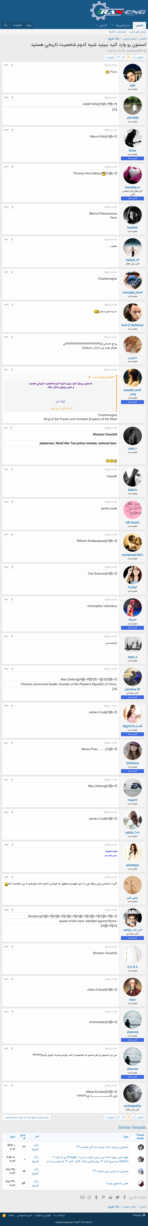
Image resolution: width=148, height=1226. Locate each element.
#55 (6, 910)
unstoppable (132, 1106)
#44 (6, 535)
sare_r (132, 448)
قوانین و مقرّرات (43, 1215)
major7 (132, 800)
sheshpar (132, 865)
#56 (6, 947)
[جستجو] (5, 25)
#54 (6, 877)
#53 (6, 845)
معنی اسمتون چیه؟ (117, 1183)
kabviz (132, 490)
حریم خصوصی (24, 1215)
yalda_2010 (132, 832)
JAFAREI (132, 118)
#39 (6, 337)
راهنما (11, 1215)
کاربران (103, 25)
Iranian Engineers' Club (74, 1222)
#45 (6, 567)
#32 (6, 98)
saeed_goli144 (135, 51)
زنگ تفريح (35, 1147)
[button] (112, 25)
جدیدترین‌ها (123, 25)
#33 (6, 130)
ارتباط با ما (59, 1215)
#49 (6, 706)
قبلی (139, 57)
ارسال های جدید (137, 32)
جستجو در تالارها (117, 32)
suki (132, 85)
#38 (6, 305)
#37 (6, 272)
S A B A (132, 967)
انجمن (139, 25)
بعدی (111, 57)
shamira (132, 1032)
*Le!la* (132, 587)
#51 (6, 780)
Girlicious (132, 763)
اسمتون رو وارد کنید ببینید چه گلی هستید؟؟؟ (102, 1147)
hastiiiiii (132, 227)
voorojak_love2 (132, 292)
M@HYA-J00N (132, 726)
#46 (6, 600)
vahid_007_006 (132, 930)
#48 (6, 669)
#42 (6, 470)
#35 (6, 207)
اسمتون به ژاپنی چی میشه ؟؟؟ (111, 1171)
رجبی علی (132, 897)
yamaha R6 (132, 689)
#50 (6, 743)
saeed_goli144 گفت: (103, 377)
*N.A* (132, 620)
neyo (132, 999)
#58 (6, 1012)
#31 (6, 65)
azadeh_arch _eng (132, 392)
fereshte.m (132, 187)
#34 (6, 167)
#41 (6, 428)
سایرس (132, 357)
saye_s (132, 657)
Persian (138, 1215)
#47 (6, 637)
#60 (6, 1086)
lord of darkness (132, 325)
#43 (6, 502)
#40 (6, 370)
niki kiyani (132, 522)
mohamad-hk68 (132, 555)
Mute (132, 150)
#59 (6, 1049)
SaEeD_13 (132, 260)
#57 (6, 979)
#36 (6, 240)
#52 (6, 812)
